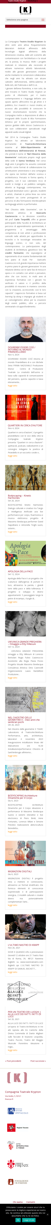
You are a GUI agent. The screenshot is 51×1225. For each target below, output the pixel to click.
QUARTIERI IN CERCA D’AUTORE (25, 425)
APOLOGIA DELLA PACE (20, 571)
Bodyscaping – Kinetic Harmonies (19, 496)
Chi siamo (18, 1202)
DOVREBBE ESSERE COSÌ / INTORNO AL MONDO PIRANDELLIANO (21, 349)
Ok (18, 1220)
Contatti (30, 1202)
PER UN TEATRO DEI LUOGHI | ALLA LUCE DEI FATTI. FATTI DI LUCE (24, 1014)
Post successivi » (38, 1061)
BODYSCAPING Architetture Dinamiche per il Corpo (22, 796)
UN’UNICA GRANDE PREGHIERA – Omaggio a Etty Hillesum (25, 643)
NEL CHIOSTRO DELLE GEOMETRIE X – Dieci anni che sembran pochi (24, 720)
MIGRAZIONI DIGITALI (20, 871)
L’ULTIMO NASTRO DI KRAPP (23, 945)
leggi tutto (12, 385)
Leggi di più (29, 1220)
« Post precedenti (13, 1061)
